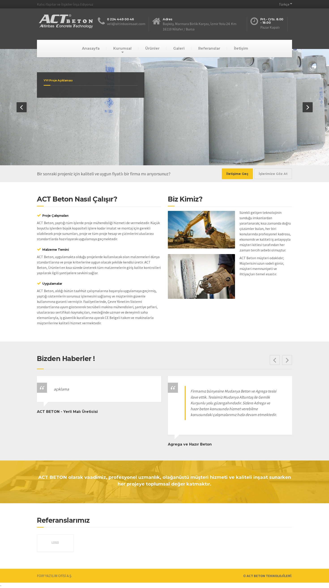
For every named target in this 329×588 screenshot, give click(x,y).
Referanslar (209, 48)
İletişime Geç (237, 174)
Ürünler (152, 48)
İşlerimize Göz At (273, 174)
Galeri (179, 48)
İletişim (241, 48)
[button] (22, 107)
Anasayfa (91, 48)
